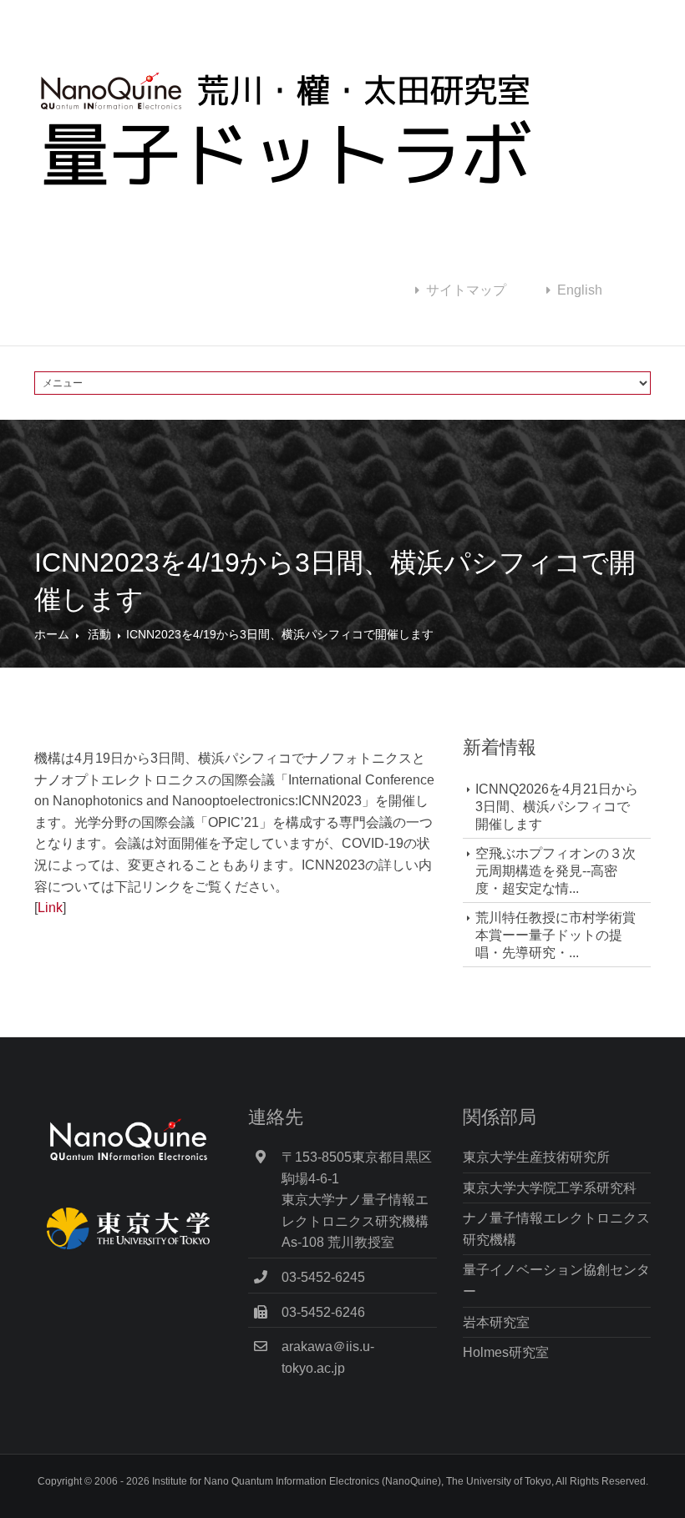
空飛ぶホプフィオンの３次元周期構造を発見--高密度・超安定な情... (555, 870)
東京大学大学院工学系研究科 (550, 1188)
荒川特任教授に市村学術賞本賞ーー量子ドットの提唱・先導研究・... (555, 935)
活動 (99, 634)
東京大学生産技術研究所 (536, 1157)
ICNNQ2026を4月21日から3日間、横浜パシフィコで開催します (556, 806)
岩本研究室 (496, 1322)
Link (50, 907)
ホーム (51, 634)
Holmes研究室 (506, 1352)
